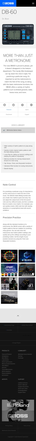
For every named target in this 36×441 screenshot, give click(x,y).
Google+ (31, 105)
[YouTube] (13, 337)
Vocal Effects (5, 365)
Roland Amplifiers (6, 373)
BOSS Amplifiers (6, 371)
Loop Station (5, 360)
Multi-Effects (5, 358)
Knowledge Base (22, 390)
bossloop (9, 330)
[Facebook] (6, 337)
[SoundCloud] (21, 337)
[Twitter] (10, 337)
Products (5, 351)
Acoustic (4, 367)
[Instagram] (17, 337)
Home (4, 105)
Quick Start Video (22, 388)
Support (21, 379)
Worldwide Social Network (25, 354)
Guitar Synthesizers (7, 362)
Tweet (13, 105)
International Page (9, 325)
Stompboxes (5, 356)
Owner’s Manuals (22, 385)
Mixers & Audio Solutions (8, 364)
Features (9, 109)
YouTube (20, 356)
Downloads (9, 114)
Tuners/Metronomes (7, 369)
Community (22, 351)
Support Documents (23, 386)
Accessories (5, 375)
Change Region (16, 343)
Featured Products (7, 354)
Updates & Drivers (23, 383)
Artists (4, 379)
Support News (22, 392)
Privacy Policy (8, 425)
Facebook (22, 105)
